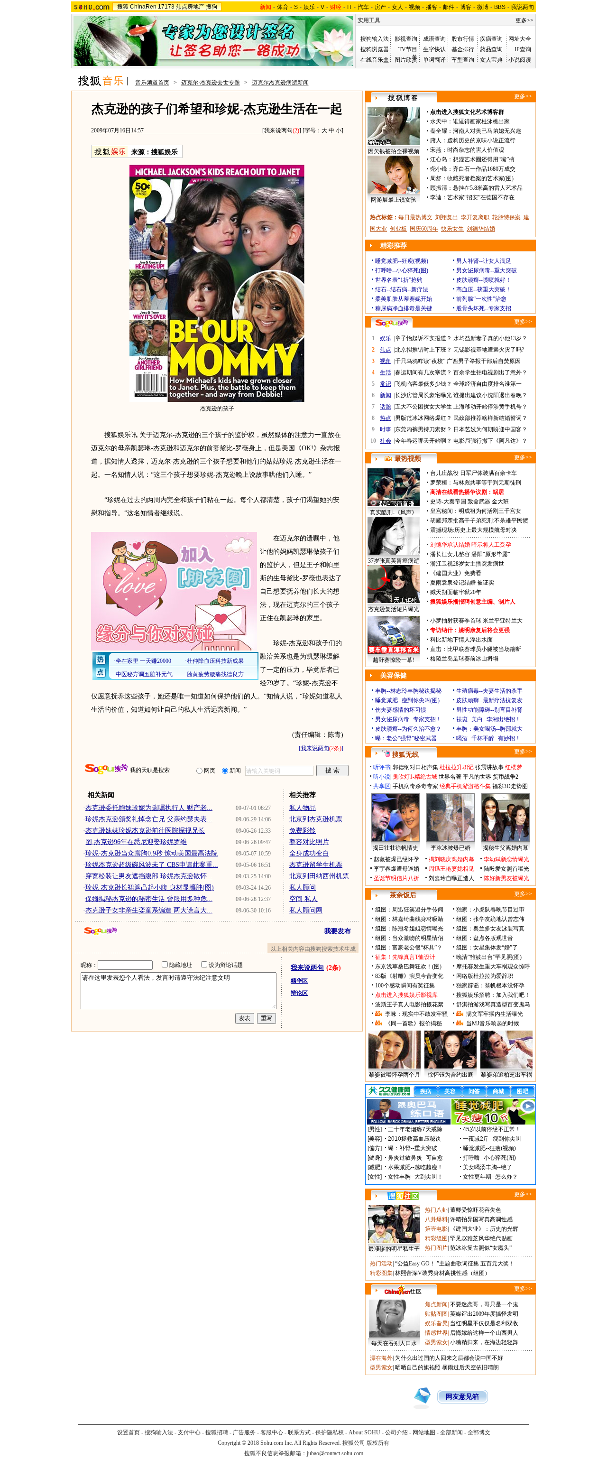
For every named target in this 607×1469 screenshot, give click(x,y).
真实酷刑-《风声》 (393, 512)
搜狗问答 (392, 323)
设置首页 (128, 1432)
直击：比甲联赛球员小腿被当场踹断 (475, 649)
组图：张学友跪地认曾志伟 (490, 919)
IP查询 (523, 49)
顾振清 (438, 188)
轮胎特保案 (506, 217)
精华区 (299, 980)
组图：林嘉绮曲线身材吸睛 (409, 919)
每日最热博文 (415, 217)
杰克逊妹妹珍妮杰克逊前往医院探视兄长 (145, 830)
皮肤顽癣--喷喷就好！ (483, 280)
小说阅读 (519, 59)
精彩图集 (381, 1273)
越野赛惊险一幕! (393, 660)
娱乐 (309, 7)
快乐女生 (452, 228)
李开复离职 (475, 217)
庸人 (435, 140)
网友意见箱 (462, 1396)
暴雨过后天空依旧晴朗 (470, 1367)
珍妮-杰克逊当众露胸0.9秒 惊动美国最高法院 (151, 853)
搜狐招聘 (216, 1432)
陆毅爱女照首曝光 (506, 868)
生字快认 (434, 49)
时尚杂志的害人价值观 (475, 150)
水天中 (438, 121)
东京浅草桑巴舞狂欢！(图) (408, 966)
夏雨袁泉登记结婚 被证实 (462, 582)
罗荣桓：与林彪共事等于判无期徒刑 (475, 482)
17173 (166, 6)
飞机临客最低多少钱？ (423, 384)
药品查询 (491, 49)
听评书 (381, 767)
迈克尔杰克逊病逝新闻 (280, 82)
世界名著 (450, 776)
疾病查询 (491, 39)
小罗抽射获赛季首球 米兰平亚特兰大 (476, 620)
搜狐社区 (403, 1195)
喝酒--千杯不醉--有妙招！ (488, 738)
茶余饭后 (403, 895)
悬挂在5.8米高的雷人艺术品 (488, 188)
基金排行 (462, 49)
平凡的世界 (477, 776)
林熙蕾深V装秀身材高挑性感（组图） (442, 1273)
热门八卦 (436, 1210)
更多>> (524, 20)
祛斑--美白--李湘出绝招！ (488, 719)
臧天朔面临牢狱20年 (455, 592)
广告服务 (244, 1432)
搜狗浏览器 (374, 49)
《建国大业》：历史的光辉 (484, 1229)
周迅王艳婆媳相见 (451, 868)
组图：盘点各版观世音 (484, 938)
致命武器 (479, 501)
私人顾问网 (305, 910)
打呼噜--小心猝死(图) (401, 270)
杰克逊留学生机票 (315, 864)
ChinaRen (143, 6)
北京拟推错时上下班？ (423, 349)
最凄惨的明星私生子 (394, 1249)
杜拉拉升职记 (457, 767)
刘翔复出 (446, 217)
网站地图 (424, 1432)
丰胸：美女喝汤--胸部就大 (489, 728)
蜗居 (498, 492)
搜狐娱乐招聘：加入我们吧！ (493, 995)
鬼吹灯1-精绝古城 (415, 776)
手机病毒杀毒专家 (415, 786)
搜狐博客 (402, 98)
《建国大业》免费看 (455, 573)
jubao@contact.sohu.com (335, 1453)
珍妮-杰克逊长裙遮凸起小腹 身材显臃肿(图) (149, 887)
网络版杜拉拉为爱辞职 (484, 976)
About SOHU (364, 1432)
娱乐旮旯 (436, 1323)
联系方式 (299, 1432)
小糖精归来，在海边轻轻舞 (484, 1342)
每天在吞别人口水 (394, 1343)
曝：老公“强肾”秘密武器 (406, 738)
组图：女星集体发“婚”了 (487, 947)
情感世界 (436, 1333)
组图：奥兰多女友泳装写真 (490, 928)
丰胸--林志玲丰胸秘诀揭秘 (408, 691)
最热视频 (408, 458)
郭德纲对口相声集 (415, 767)
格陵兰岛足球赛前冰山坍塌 (464, 658)
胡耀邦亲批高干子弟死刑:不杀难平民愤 (479, 520)
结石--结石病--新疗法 (401, 289)
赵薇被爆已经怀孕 (396, 859)
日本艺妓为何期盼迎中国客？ (490, 429)
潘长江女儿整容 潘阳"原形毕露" (470, 554)
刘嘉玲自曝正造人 (451, 878)
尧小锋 (438, 169)
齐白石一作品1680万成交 (484, 169)
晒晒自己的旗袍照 (418, 1367)
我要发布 (337, 931)
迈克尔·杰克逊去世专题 (210, 82)
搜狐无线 (405, 754)
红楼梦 (513, 767)
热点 (385, 418)
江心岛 (438, 159)
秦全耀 (438, 131)
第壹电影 (436, 1229)
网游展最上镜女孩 (393, 199)
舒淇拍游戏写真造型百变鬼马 (493, 1004)
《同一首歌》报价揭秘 (413, 1023)
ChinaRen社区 (403, 1290)
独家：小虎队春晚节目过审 (490, 909)
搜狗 (211, 6)
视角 (385, 361)
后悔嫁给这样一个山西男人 (484, 1333)
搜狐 (123, 6)
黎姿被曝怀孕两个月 (394, 1074)
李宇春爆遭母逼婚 (396, 868)
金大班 (500, 501)
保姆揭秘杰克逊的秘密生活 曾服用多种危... (148, 898)
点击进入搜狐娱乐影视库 (406, 995)
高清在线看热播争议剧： (461, 492)
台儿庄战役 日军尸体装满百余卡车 (473, 473)
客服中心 (271, 1432)
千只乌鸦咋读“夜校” (420, 361)
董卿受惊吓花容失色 (475, 1210)
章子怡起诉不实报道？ (423, 338)
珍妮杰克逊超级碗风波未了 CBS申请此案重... (151, 864)
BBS (500, 7)
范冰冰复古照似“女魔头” (481, 1248)
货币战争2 (505, 776)
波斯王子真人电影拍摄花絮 (409, 1004)
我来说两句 (278, 130)
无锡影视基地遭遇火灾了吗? (488, 349)
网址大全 (519, 39)
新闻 (385, 395)
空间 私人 (303, 898)
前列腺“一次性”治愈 (481, 299)
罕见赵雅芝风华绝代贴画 (481, 1238)
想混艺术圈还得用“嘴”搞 (484, 159)
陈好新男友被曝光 (506, 878)
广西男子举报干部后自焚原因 (484, 361)
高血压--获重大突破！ (483, 289)
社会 (385, 440)
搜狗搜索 (106, 769)
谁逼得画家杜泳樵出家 (481, 121)
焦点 (385, 349)
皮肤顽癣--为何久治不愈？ (408, 728)
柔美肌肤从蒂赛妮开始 (403, 299)
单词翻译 (434, 59)
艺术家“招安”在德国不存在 (481, 197)
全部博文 (479, 1432)
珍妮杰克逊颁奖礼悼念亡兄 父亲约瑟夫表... (148, 819)
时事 (385, 429)
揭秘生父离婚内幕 (505, 848)
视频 (414, 7)
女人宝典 (491, 59)
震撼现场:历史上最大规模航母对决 (473, 530)
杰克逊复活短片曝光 (393, 609)
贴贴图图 (436, 1314)
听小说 (381, 776)
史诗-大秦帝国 (448, 501)
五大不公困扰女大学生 (423, 406)
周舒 (435, 178)
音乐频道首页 (152, 82)
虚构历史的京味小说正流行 (481, 140)
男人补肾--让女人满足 (483, 261)
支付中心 (189, 1432)
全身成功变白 (309, 853)
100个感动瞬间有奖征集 (405, 985)
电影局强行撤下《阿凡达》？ (490, 440)
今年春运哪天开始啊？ (423, 440)
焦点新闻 (436, 1304)
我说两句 (522, 7)
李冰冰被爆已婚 (450, 848)
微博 (482, 7)
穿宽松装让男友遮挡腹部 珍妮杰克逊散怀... (148, 876)
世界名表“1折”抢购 (399, 280)
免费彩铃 (302, 830)
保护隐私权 (329, 1432)
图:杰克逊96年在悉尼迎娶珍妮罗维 (136, 842)
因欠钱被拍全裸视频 (393, 151)
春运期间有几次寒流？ (423, 372)
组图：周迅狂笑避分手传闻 (409, 909)
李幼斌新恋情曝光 (506, 859)
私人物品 (302, 807)
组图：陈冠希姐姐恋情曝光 (409, 928)
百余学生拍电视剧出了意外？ (490, 372)
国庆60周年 (424, 228)
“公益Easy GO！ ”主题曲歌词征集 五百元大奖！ (455, 1263)
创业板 (398, 228)
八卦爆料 (436, 1219)
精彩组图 (436, 1238)
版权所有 (378, 1443)
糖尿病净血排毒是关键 (403, 308)
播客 (431, 7)
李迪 (435, 197)
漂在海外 (381, 1358)
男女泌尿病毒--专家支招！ (408, 719)
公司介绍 (396, 1432)
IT (349, 7)
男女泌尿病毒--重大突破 (486, 270)
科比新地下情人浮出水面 (461, 639)
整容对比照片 (309, 842)
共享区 (381, 786)
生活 (385, 372)
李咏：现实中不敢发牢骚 (416, 1014)
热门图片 (436, 1248)
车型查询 (462, 59)
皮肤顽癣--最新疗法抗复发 (489, 700)
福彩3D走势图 (510, 786)
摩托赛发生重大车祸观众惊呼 (493, 966)
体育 (282, 7)
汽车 (363, 7)
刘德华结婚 (481, 228)
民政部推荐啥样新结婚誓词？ (490, 418)
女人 (397, 7)
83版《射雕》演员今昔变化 (409, 976)
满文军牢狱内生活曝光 (494, 1014)
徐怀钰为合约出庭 (450, 1074)
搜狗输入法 (374, 39)
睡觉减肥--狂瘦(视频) (401, 261)
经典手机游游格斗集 (465, 786)
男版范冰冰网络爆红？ (423, 418)
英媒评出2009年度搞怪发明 (484, 1314)
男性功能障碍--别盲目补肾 (489, 710)
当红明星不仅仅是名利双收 (484, 1323)
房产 (380, 7)
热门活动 (381, 1263)
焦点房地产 (190, 6)
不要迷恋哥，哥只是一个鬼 (484, 1304)
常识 (385, 384)
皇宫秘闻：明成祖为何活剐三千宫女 (475, 511)
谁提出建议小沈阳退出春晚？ (490, 395)
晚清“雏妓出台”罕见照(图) (489, 957)
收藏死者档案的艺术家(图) (480, 178)
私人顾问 (302, 887)
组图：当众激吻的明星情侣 (409, 938)
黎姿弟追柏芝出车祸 (506, 1074)
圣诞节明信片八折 (396, 878)
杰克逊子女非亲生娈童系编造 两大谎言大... (148, 910)
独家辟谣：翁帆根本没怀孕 (490, 985)
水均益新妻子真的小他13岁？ (490, 338)
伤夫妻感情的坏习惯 (400, 710)
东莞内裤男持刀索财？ (423, 429)
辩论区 (299, 993)
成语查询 (434, 39)
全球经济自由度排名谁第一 (487, 384)
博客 (465, 7)
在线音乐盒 (374, 59)
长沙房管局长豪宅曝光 (423, 395)
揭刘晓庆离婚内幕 (451, 859)
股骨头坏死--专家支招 (483, 308)
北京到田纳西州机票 (319, 876)
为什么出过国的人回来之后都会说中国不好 (449, 1358)
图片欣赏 (406, 59)
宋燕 (435, 150)
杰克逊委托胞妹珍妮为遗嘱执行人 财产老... (148, 807)
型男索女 (436, 1342)
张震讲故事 (489, 767)
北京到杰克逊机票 (315, 819)
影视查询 (406, 39)
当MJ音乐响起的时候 (492, 1023)
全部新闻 (451, 1432)
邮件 (448, 7)
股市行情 (462, 39)
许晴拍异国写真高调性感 (481, 1219)
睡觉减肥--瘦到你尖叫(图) (407, 700)
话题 (385, 406)
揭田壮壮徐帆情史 (395, 848)
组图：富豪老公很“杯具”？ (408, 947)
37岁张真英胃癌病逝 (393, 561)
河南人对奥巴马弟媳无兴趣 (487, 131)
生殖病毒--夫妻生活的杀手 (489, 691)
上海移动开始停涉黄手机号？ (490, 406)
